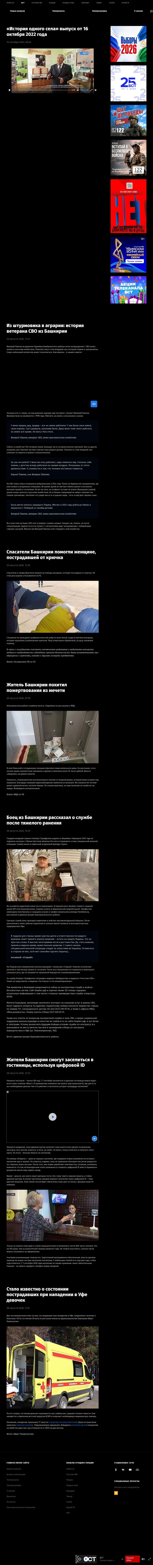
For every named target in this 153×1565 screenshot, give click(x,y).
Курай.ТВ (125, 3)
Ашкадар (85, 3)
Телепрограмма (99, 11)
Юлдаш (52, 3)
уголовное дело (78, 1425)
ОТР (68, 1513)
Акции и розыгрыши (16, 1474)
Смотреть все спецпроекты (126, 1487)
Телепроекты (58, 11)
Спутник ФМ (37, 3)
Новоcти (10, 3)
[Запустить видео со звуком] (53, 1117)
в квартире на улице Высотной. (63, 1422)
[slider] (41, 90)
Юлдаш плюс (68, 3)
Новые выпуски (17, 11)
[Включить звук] (94, 404)
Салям (112, 3)
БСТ (22, 3)
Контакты (11, 1502)
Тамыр (99, 3)
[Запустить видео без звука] (94, 1138)
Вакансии (11, 1496)
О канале (138, 11)
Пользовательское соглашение (21, 1507)
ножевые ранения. (25, 1425)
